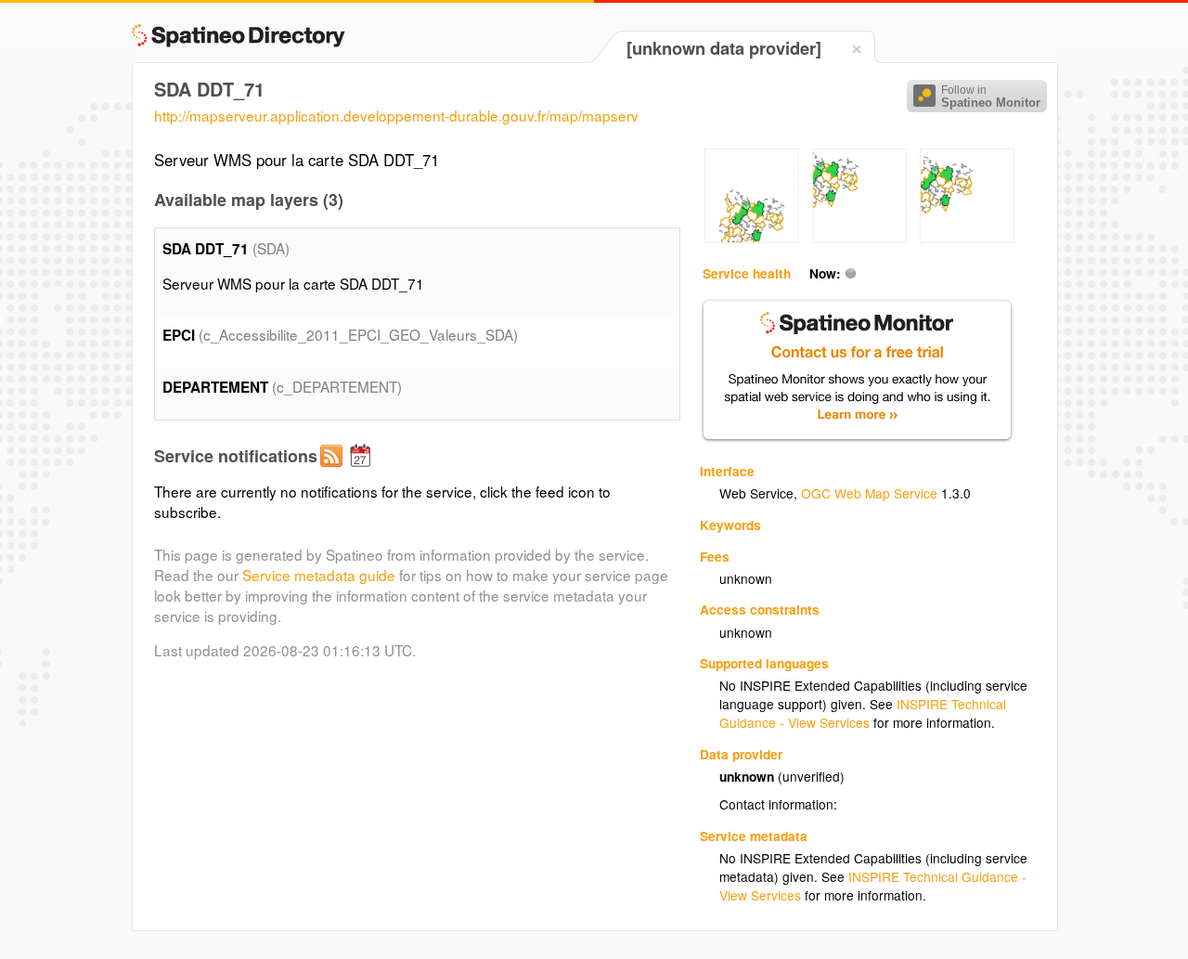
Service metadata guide (318, 574)
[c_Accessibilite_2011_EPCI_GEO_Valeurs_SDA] (751, 237)
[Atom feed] (334, 470)
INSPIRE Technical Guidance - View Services (862, 713)
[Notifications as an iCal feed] (363, 470)
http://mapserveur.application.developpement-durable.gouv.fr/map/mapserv (396, 115)
